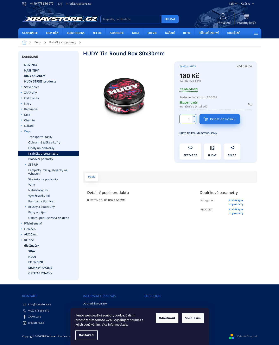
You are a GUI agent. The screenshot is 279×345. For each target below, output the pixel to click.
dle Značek (31, 245)
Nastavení (86, 335)
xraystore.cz (36, 323)
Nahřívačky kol (38, 190)
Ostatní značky (40, 273)
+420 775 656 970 (38, 311)
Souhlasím (193, 318)
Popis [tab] (91, 177)
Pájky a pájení (37, 212)
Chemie (29, 120)
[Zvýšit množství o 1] (194, 116)
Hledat (170, 19)
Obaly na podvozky (41, 148)
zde (124, 324)
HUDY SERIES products (40, 81)
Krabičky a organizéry (43, 153)
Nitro (27, 103)
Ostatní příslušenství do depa (48, 218)
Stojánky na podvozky (43, 179)
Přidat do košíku (223, 119)
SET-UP (33, 164)
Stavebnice (31, 87)
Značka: (187, 66)
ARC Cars (30, 234)
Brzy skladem (34, 76)
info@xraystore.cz (39, 304)
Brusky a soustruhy (41, 207)
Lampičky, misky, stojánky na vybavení (48, 171)
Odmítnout (167, 318)
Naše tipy (31, 70)
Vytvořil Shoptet (247, 336)
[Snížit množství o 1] (194, 121)
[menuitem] (30, 33)
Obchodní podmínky (95, 304)
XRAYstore (34, 317)
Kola (27, 115)
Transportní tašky (40, 137)
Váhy (31, 184)
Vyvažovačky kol (39, 196)
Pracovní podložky (40, 159)
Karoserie (30, 109)
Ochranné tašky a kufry (44, 142)
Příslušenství (33, 223)
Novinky (30, 65)
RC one (29, 240)
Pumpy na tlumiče (40, 201)
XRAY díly (30, 92)
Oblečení (30, 229)
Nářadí (29, 126)
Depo (27, 131)
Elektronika (31, 98)
